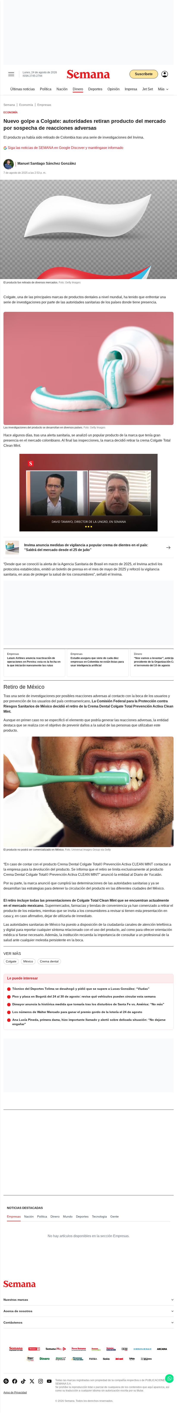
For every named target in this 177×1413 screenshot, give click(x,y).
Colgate (11, 961)
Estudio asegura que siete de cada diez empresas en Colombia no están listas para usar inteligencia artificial (97, 662)
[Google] (6, 1381)
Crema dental (49, 961)
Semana (9, 104)
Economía (26, 104)
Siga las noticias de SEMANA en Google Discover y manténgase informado (65, 148)
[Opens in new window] (14, 1381)
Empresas (44, 104)
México (28, 961)
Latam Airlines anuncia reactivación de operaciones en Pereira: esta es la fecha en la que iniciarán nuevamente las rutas (33, 662)
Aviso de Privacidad (19, 1392)
